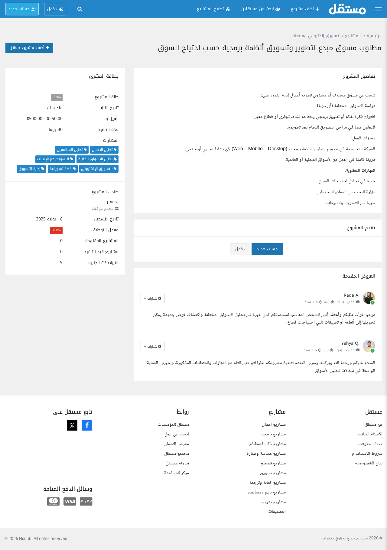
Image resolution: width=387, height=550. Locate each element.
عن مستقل (373, 425)
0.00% (56, 230)
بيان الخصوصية (368, 463)
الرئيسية (374, 36)
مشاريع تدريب (273, 502)
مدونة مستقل (177, 463)
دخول (240, 249)
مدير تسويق (345, 350)
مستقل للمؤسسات (173, 425)
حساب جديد (267, 249)
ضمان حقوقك (370, 444)
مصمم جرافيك (103, 208)
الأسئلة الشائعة (369, 434)
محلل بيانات (346, 302)
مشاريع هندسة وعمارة (266, 454)
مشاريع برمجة (273, 434)
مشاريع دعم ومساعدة (267, 492)
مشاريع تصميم (273, 463)
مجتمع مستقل (176, 454)
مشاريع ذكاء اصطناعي (266, 444)
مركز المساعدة (176, 473)
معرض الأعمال (176, 444)
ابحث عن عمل (176, 434)
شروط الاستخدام (367, 454)
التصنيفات (277, 512)
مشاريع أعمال (274, 425)
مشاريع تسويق (273, 473)
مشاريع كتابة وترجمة (267, 483)
